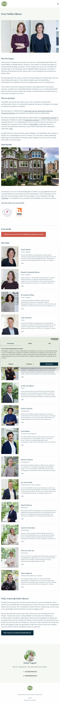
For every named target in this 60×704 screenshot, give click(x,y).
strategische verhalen (48, 117)
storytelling (34, 124)
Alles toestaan (49, 364)
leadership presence (32, 120)
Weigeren (11, 364)
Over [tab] (49, 343)
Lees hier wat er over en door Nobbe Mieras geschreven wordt (23, 234)
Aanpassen (29, 364)
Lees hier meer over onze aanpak (12, 203)
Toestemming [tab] (10, 343)
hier (36, 609)
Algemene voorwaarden (30, 700)
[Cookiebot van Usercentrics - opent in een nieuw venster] (52, 339)
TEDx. (11, 128)
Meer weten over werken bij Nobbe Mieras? (17, 632)
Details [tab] (30, 343)
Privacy (30, 698)
